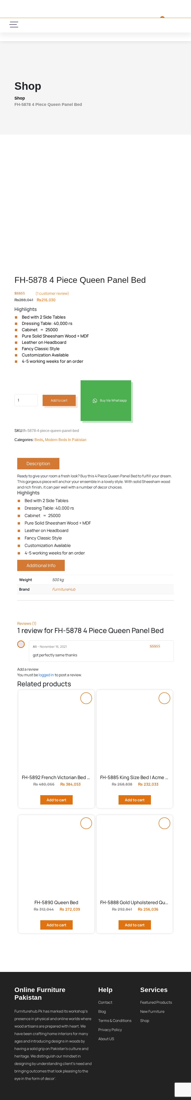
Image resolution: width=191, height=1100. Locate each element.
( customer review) (52, 293)
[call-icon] (58, 25)
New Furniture (152, 1011)
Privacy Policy (110, 1029)
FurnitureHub (63, 589)
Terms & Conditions (114, 1020)
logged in (46, 674)
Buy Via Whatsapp (113, 400)
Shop (19, 98)
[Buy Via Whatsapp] (86, 698)
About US (106, 1038)
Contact (105, 1002)
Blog (102, 1011)
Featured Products (156, 1002)
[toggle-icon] (14, 24)
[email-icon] (72, 25)
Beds (38, 440)
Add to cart (59, 400)
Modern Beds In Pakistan (65, 440)
